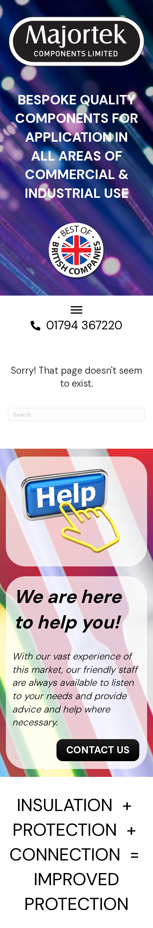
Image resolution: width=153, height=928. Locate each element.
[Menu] (76, 310)
